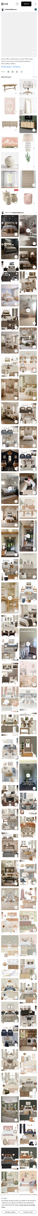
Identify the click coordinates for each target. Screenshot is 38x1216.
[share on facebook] (8, 71)
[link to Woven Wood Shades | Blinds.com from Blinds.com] (28, 179)
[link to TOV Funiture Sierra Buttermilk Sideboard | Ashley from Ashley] (10, 124)
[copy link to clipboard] (21, 71)
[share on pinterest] (12, 71)
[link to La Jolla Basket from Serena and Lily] (10, 197)
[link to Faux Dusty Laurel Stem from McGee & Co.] (28, 161)
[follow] (35, 9)
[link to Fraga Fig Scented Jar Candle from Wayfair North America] (28, 197)
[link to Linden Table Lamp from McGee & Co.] (28, 142)
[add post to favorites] (33, 53)
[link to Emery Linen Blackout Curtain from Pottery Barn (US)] (10, 179)
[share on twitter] (17, 71)
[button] (35, 4)
